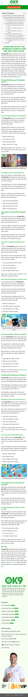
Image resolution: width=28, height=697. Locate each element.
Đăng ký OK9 (13, 562)
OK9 (19, 76)
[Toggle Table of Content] (23, 13)
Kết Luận (7, 42)
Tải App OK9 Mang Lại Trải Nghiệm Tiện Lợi (14, 19)
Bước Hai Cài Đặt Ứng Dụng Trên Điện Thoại (15, 29)
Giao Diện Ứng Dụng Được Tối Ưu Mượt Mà (16, 20)
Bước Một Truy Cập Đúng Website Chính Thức (15, 26)
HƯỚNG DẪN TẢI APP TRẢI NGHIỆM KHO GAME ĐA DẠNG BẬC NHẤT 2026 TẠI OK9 (14, 16)
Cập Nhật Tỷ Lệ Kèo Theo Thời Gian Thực (16, 35)
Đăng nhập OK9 (22, 369)
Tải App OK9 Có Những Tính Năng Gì (13, 33)
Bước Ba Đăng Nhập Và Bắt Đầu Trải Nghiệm (15, 31)
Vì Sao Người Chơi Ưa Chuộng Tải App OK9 (15, 38)
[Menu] (2, 2)
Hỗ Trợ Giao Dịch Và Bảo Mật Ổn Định (15, 36)
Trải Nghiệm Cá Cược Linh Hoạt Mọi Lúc (15, 22)
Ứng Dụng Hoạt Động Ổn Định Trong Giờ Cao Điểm (15, 40)
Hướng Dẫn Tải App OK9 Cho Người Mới (14, 23)
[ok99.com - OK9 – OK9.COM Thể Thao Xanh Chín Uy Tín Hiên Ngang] (14, 2)
